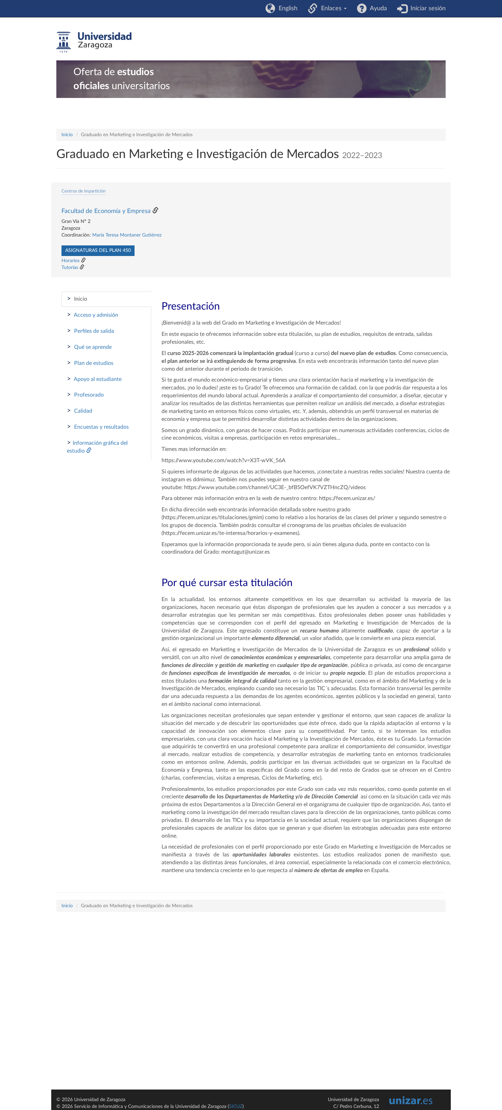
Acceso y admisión (92, 314)
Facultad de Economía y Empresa (106, 211)
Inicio (67, 134)
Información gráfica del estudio (97, 446)
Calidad (79, 410)
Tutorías (69, 267)
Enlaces (330, 8)
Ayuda (377, 8)
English (286, 8)
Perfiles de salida (90, 330)
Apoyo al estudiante (94, 378)
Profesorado (85, 394)
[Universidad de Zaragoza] (93, 42)
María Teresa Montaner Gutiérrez (127, 235)
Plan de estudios (90, 362)
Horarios (70, 260)
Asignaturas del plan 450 (98, 250)
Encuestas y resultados (98, 426)
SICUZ (235, 1106)
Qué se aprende (89, 346)
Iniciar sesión (426, 8)
